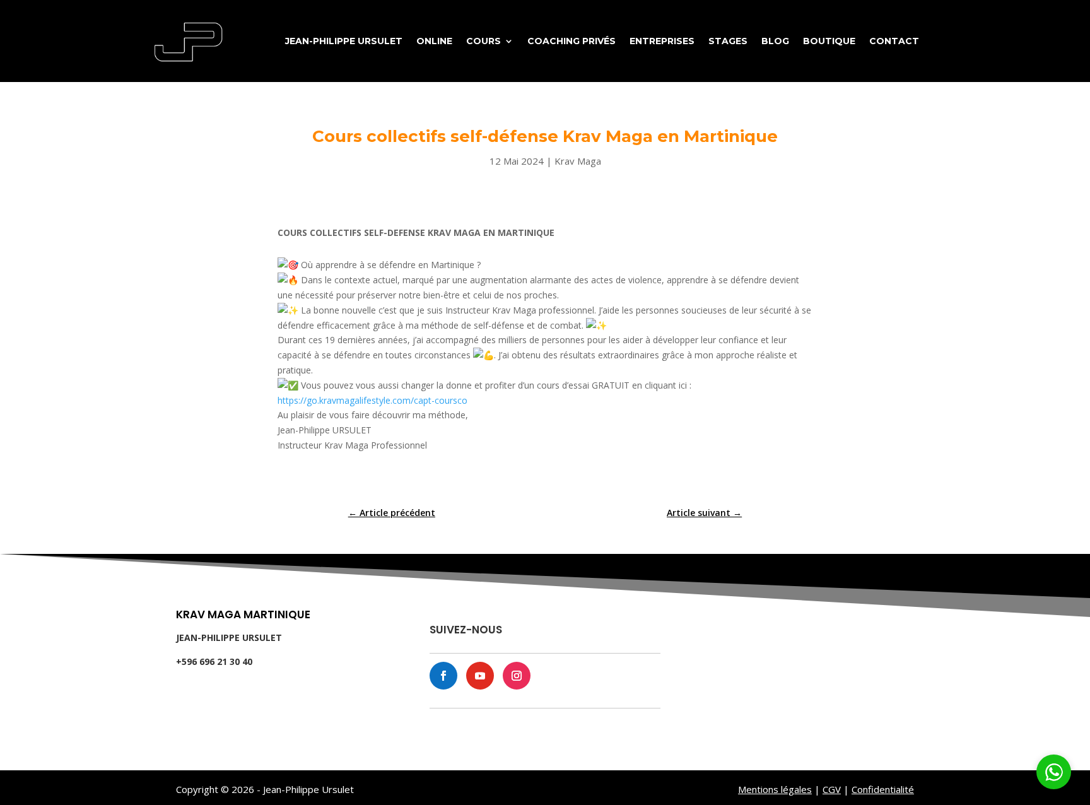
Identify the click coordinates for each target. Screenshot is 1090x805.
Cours (483, 41)
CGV (832, 789)
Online (434, 41)
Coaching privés (571, 41)
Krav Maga (577, 161)
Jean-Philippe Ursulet (343, 41)
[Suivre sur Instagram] (516, 676)
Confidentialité (883, 789)
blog (775, 41)
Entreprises (662, 41)
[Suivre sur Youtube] (480, 676)
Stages (727, 41)
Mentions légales (775, 789)
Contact (894, 41)
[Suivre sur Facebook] (443, 676)
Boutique (829, 41)
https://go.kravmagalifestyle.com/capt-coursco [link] (372, 400)
